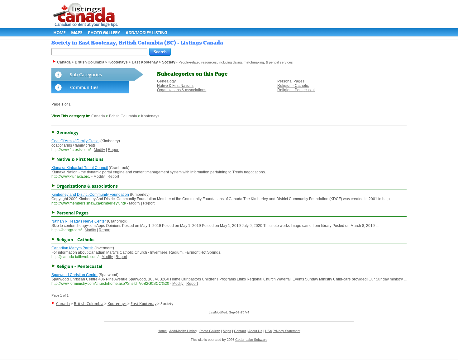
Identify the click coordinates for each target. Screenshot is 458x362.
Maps (76, 32)
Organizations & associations (181, 90)
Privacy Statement (286, 331)
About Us (255, 331)
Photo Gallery (104, 32)
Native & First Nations (175, 85)
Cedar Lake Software (251, 339)
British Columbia (123, 116)
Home (59, 32)
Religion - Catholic (293, 85)
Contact (240, 331)
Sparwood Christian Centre (74, 275)
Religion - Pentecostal (296, 90)
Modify (99, 150)
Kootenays (150, 116)
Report (113, 150)
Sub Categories (86, 75)
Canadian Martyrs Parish (72, 248)
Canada (98, 116)
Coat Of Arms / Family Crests (75, 141)
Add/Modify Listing (146, 32)
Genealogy (166, 81)
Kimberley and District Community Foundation (90, 194)
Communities (84, 87)
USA (268, 331)
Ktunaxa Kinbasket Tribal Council (79, 168)
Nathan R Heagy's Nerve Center (78, 221)
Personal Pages (290, 81)
